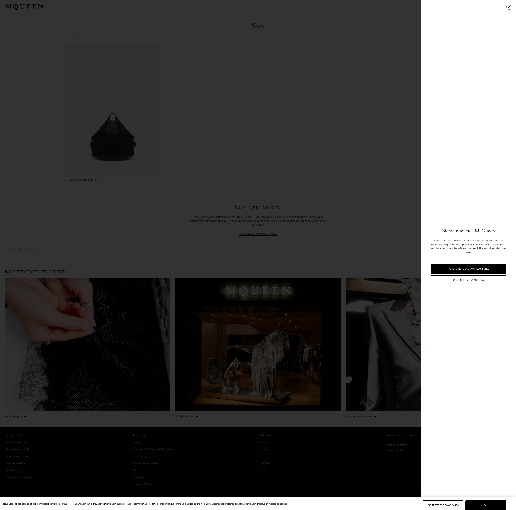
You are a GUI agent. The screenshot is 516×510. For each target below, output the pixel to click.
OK (485, 505)
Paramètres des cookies (443, 505)
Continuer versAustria (468, 280)
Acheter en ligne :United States (468, 269)
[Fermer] (508, 7)
